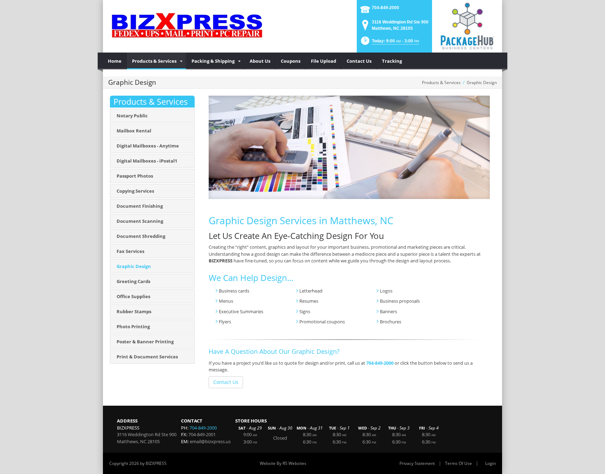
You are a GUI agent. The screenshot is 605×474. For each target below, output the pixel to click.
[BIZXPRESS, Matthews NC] (187, 25)
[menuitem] (115, 61)
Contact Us (225, 382)
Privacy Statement (417, 463)
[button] (389, 42)
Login (490, 463)
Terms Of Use (458, 463)
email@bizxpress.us (210, 441)
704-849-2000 (385, 7)
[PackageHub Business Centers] (467, 25)
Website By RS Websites (283, 463)
